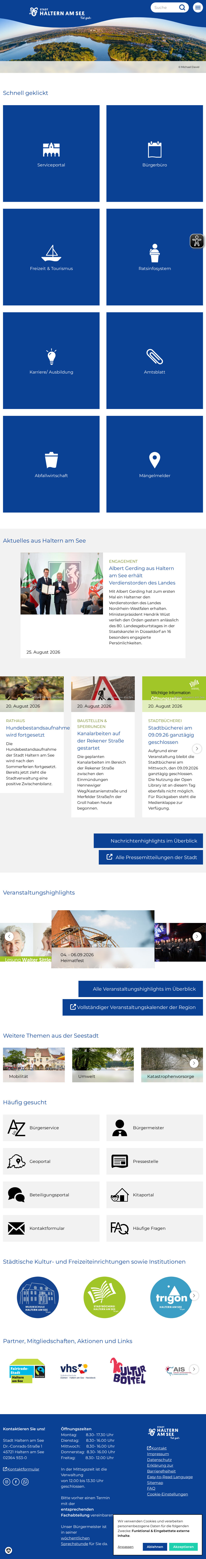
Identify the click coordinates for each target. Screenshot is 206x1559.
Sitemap (155, 1482)
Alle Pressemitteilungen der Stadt (156, 859)
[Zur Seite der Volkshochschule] (78, 1371)
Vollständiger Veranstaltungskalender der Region (140, 1010)
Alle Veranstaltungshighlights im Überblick (144, 989)
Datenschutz (159, 1459)
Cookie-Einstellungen (167, 1494)
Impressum (158, 1454)
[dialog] (157, 1535)
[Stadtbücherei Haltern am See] (103, 1297)
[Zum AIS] (179, 1371)
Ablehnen (155, 1547)
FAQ (151, 1488)
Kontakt (159, 1448)
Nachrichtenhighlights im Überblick (154, 841)
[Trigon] (169, 1297)
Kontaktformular (23, 1469)
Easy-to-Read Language (170, 1477)
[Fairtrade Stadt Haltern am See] (27, 1371)
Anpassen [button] (126, 1547)
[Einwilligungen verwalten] (8, 1550)
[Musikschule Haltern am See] (36, 1297)
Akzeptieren (183, 1547)
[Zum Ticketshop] (128, 1371)
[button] (197, 748)
